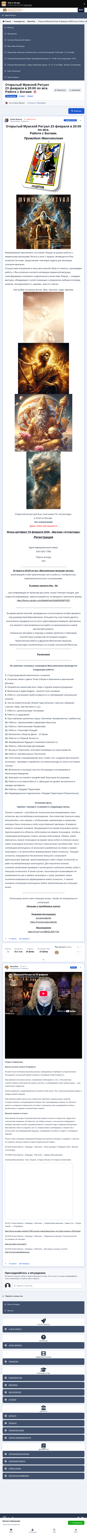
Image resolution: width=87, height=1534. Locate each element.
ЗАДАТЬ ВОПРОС (15, 1345)
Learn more (4, 4)
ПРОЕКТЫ (12, 1423)
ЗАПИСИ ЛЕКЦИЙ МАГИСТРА (20, 1438)
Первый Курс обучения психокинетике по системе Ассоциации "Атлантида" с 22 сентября (40, 52)
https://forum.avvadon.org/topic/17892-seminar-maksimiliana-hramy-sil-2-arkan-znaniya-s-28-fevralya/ (43, 1231)
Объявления (12, 34)
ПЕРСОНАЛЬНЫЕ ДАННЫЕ (19, 1454)
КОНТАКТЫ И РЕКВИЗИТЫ (19, 1476)
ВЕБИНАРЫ (13, 1385)
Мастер (24, 966)
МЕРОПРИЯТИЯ (15, 1392)
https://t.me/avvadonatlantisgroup (17, 1252)
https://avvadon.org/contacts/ (15, 1244)
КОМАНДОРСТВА (15, 1378)
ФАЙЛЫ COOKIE (15, 1468)
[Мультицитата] (6, 939)
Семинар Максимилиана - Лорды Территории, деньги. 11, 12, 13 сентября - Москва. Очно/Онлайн (44, 65)
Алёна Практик (19, 103)
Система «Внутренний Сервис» (19, 40)
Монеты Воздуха (13, 1304)
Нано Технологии (13, 71)
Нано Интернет (13, 77)
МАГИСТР (12, 1416)
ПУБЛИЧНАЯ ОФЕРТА (17, 1461)
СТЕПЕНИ (12, 1400)
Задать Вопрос (10, 15)
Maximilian (42, 103)
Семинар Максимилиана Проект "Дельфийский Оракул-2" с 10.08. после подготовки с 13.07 (41, 58)
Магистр (10, 27)
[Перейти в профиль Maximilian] (57, 952)
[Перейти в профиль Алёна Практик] (6, 103)
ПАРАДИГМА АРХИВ (16, 1430)
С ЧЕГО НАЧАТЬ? (15, 1329)
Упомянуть (26, 939)
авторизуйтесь (71, 1276)
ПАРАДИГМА (13, 1361)
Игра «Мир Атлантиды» (16, 46)
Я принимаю (77, 1523)
